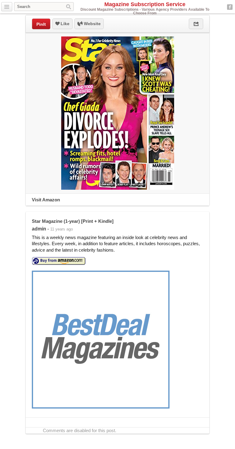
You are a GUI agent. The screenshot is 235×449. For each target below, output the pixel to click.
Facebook (230, 7)
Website (92, 23)
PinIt (41, 24)
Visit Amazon (46, 199)
